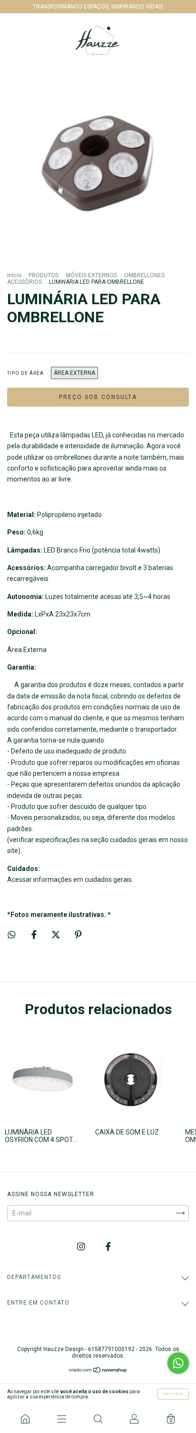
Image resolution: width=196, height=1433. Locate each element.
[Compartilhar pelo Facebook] (34, 934)
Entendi (173, 1394)
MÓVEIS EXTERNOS (91, 275)
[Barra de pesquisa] (98, 1419)
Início (14, 275)
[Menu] (61, 1419)
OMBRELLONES (144, 275)
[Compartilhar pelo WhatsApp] (11, 934)
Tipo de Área (25, 373)
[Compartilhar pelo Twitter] (56, 934)
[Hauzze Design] (25, 1419)
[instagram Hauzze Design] (82, 1247)
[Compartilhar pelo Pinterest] (78, 934)
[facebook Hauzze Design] (108, 1247)
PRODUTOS (44, 275)
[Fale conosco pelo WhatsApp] (178, 1363)
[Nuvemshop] (98, 1371)
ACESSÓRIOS (24, 282)
